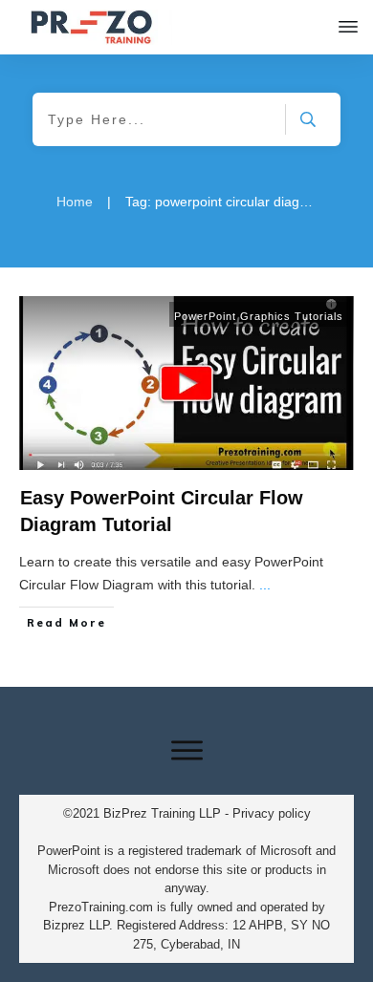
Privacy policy (271, 813)
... (265, 584)
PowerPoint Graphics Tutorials (258, 316)
